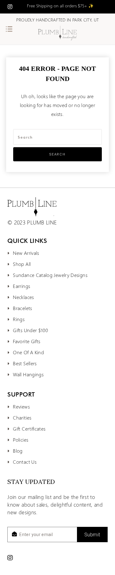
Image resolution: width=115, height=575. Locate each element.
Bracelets (22, 308)
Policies (20, 439)
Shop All (22, 264)
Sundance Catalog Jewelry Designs (50, 275)
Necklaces (23, 297)
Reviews (21, 406)
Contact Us (24, 461)
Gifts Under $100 (30, 330)
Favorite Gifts (26, 341)
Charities (22, 417)
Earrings (21, 286)
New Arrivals (26, 253)
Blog (17, 450)
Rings (19, 319)
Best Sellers (24, 363)
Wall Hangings (28, 374)
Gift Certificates (29, 428)
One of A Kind (28, 352)
